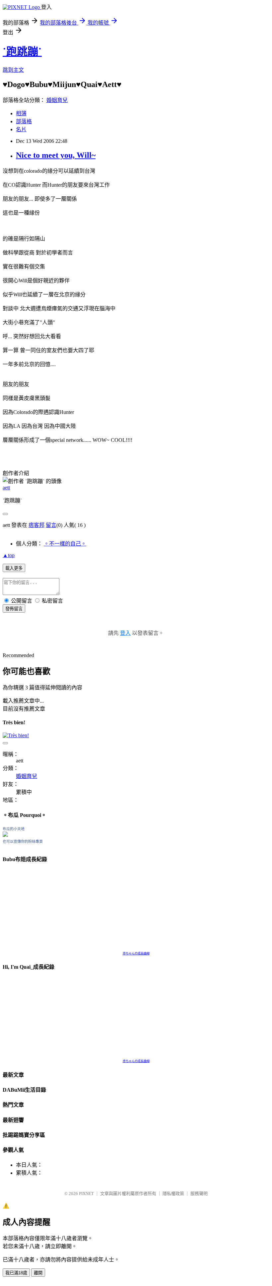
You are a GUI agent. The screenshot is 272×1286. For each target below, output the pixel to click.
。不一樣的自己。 (65, 543)
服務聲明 (199, 1193)
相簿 (21, 113)
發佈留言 (14, 608)
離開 (38, 1272)
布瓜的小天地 (14, 829)
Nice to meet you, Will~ (56, 155)
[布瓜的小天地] (5, 835)
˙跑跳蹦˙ (22, 51)
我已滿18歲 (16, 1272)
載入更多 (14, 568)
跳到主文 (13, 70)
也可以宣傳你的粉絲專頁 (23, 841)
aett (6, 487)
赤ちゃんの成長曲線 (136, 953)
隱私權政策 (173, 1193)
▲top (9, 555)
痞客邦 (36, 525)
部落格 (24, 121)
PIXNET (86, 1193)
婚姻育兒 (57, 100)
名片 (21, 129)
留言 (51, 525)
